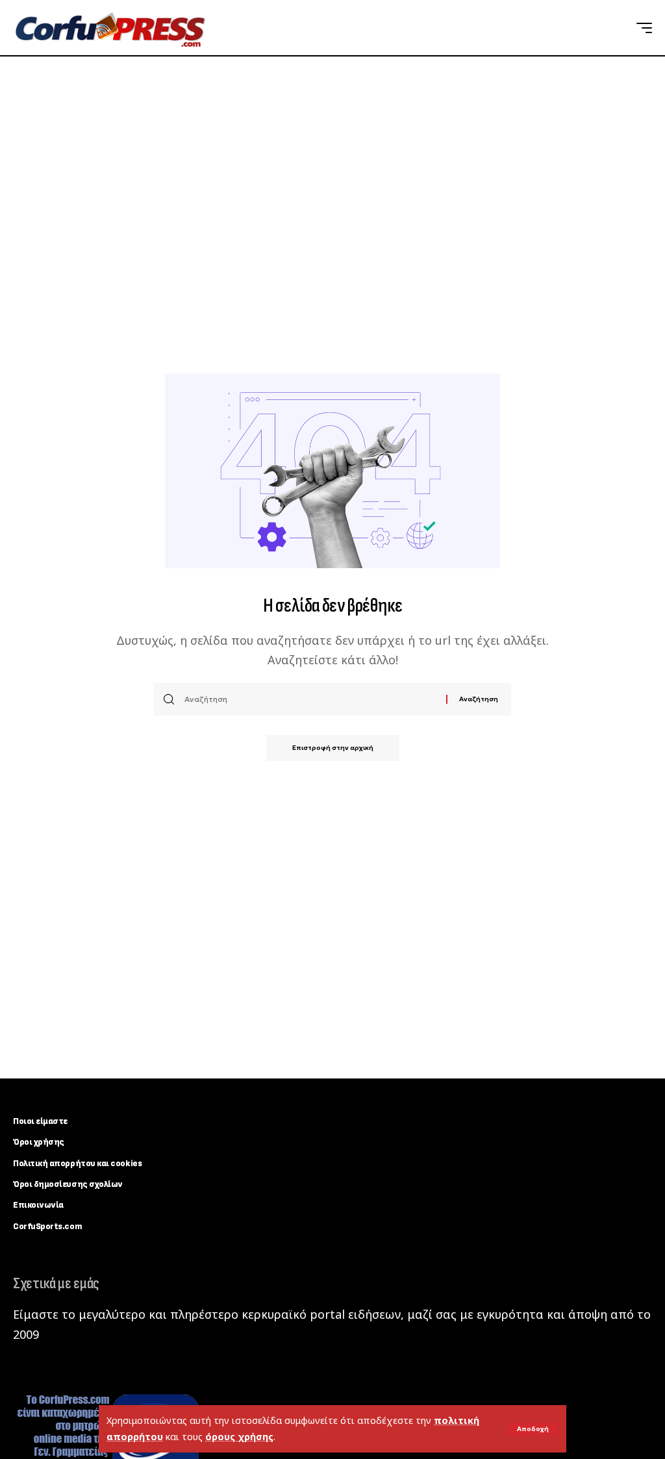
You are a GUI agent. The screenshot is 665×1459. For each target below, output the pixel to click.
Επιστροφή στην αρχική (332, 747)
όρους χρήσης (239, 1436)
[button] (532, 1429)
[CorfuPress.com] (109, 27)
